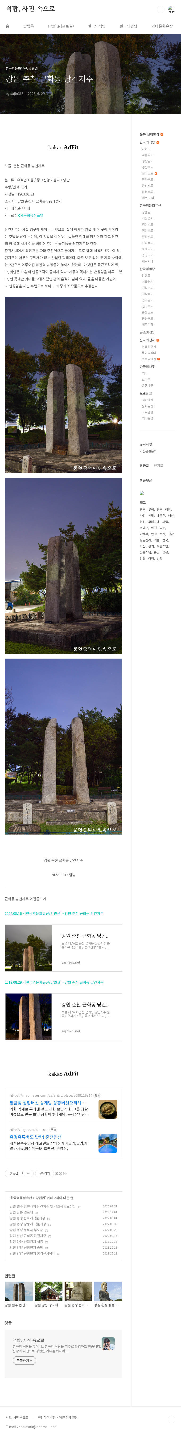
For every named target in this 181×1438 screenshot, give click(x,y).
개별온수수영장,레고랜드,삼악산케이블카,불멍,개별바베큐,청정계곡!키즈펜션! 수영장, (49, 1145)
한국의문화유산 (21, 1197)
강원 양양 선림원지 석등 (26, 1241)
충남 (157, 552)
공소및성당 (147, 332)
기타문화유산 (162, 26)
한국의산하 (148, 340)
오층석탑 (162, 546)
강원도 (146, 149)
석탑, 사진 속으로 (30, 9)
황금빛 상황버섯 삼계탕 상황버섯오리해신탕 (47, 1102)
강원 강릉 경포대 (21, 1212)
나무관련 (147, 412)
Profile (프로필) (61, 26)
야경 (154, 528)
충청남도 (147, 185)
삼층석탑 (145, 552)
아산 (142, 546)
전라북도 (147, 179)
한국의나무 (147, 366)
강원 (142, 558)
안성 (154, 534)
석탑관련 (147, 400)
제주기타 (147, 261)
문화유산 (147, 406)
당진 (142, 521)
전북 (165, 540)
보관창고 (146, 393)
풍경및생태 (149, 352)
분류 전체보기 (150, 134)
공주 (162, 528)
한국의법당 (128, 26)
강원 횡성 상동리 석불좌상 (28, 1224)
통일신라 (145, 540)
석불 (157, 540)
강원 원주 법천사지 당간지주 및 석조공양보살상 (43, 1206)
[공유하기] (22, 1173)
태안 (168, 509)
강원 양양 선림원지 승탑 (26, 1247)
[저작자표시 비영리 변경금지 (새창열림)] (60, 1173)
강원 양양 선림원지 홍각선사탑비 (32, 1253)
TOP (171, 1419)
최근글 (144, 465)
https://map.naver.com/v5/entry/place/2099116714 (51, 1095)
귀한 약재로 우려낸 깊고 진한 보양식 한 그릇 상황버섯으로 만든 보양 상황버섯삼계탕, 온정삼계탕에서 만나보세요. (49, 1111)
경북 (159, 509)
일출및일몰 (149, 359)
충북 (142, 509)
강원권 (40, 1197)
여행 (151, 558)
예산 (171, 515)
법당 (159, 558)
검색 (160, 9)
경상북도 (147, 167)
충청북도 (147, 191)
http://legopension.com (29, 1130)
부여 (151, 509)
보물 (165, 521)
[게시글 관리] (28, 1173)
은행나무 (147, 385)
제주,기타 (148, 198)
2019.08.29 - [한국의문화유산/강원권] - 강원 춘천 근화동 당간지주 (54, 982)
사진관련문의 (148, 451)
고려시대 (154, 521)
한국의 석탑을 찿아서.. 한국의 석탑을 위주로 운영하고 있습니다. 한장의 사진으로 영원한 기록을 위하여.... (57, 1348)
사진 (142, 515)
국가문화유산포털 (30, 215)
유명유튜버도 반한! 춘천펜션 (36, 1137)
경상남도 (147, 161)
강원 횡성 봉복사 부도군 (26, 1229)
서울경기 (147, 155)
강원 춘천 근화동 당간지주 (28, 1235)
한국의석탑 (97, 26)
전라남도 (148, 173)
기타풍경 (147, 418)
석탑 (151, 515)
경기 (151, 546)
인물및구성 (149, 346)
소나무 (146, 379)
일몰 (165, 552)
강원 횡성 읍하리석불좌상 (27, 1218)
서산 (162, 534)
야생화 (144, 534)
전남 (171, 534)
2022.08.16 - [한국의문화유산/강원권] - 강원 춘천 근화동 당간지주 (54, 913)
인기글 (158, 465)
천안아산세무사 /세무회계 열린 (58, 1417)
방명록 (28, 26)
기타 (145, 373)
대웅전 (161, 515)
